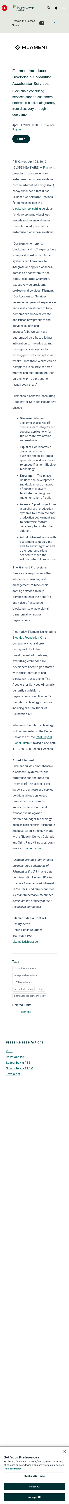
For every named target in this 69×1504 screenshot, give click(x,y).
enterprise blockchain (25, 975)
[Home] (18, 8)
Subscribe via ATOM (19, 1068)
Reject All (34, 1486)
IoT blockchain (22, 982)
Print (9, 1051)
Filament (18, 129)
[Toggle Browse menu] (55, 23)
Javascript (13, 1074)
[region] (34, 1475)
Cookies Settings (34, 1476)
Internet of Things (23, 989)
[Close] (65, 1451)
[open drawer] (64, 8)
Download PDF (15, 1057)
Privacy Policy (13, 1468)
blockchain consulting (25, 968)
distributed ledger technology (29, 995)
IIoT (41, 989)
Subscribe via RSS (18, 1062)
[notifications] (56, 8)
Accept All (34, 1497)
